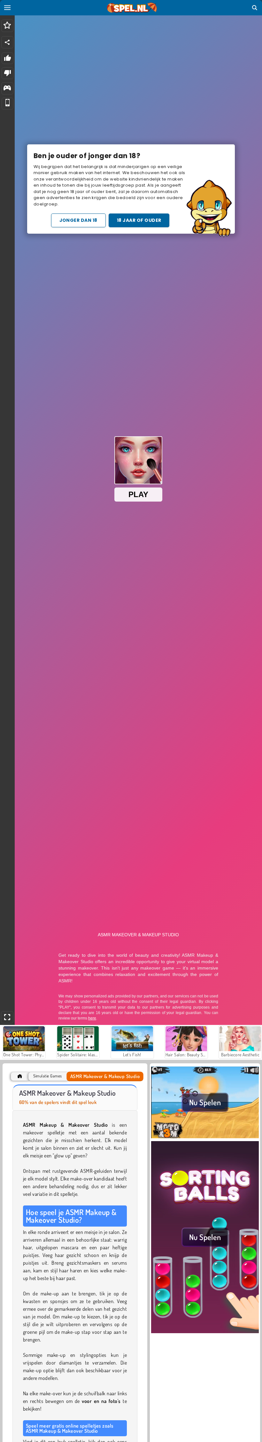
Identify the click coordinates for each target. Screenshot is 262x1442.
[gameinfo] (7, 88)
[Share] (7, 42)
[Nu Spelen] (205, 1137)
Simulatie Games (47, 1076)
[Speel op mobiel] (7, 103)
